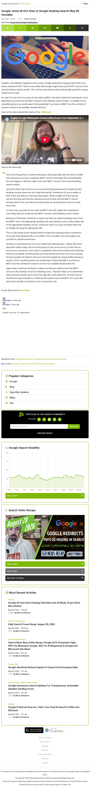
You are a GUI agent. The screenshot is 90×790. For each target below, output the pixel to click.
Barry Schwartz (31, 19)
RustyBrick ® (38, 778)
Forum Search (45, 742)
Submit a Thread (45, 738)
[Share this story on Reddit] (32, 28)
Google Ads (13, 664)
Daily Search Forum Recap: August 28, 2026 (31, 624)
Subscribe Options (45, 433)
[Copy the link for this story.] (82, 28)
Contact (45, 763)
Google (11, 600)
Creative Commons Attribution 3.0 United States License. (67, 781)
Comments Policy (45, 754)
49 (11, 613)
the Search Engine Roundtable (22, 771)
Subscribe (74, 426)
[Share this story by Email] (70, 28)
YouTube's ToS (65, 785)
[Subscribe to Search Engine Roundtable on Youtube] (54, 419)
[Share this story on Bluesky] (57, 28)
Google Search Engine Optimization (24, 22)
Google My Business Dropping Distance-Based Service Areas (41, 359)
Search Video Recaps (17, 639)
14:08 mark (45, 112)
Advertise (45, 759)
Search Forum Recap (16, 621)
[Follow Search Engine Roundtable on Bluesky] (49, 419)
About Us (45, 750)
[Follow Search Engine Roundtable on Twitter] (44, 419)
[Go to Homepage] (16, 3)
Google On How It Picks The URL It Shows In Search (33, 364)
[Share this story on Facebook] (7, 28)
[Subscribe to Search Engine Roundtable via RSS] (60, 419)
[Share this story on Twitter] (20, 28)
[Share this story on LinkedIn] (45, 28)
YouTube (25, 290)
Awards (45, 746)
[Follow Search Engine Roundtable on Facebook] (39, 419)
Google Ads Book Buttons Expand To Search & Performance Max (43, 667)
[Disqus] (45, 325)
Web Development (53, 778)
